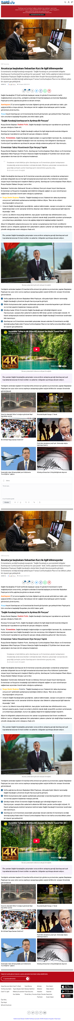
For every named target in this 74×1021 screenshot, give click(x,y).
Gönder (7, 502)
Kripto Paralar (41, 994)
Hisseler (39, 991)
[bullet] (28, 502)
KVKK (41, 1018)
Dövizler (39, 989)
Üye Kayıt (4, 1002)
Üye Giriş (3, 999)
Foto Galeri (49, 986)
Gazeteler (49, 994)
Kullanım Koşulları (49, 1018)
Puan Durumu (29, 991)
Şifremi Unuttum (6, 1005)
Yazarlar (48, 991)
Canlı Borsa (28, 986)
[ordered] (26, 502)
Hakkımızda (16, 1018)
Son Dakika (16, 994)
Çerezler (37, 1018)
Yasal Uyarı (58, 1018)
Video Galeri (50, 989)
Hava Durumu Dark (7, 986)
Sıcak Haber (50, 997)
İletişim (23, 1018)
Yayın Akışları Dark (18, 989)
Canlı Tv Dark (17, 986)
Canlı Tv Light (5, 991)
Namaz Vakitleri (29, 989)
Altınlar (39, 986)
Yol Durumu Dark (6, 989)
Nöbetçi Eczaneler (18, 991)
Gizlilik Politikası (29, 1018)
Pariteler (40, 997)
